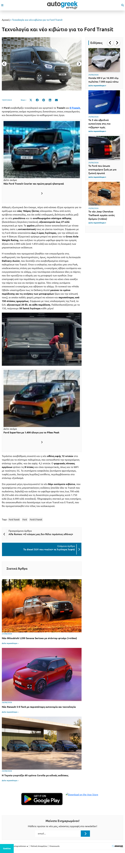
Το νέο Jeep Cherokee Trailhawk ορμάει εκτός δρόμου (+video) (101, 215)
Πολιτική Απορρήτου (38, 846)
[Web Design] (117, 846)
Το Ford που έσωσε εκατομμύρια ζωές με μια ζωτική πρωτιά (102, 169)
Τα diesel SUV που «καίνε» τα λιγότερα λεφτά (49, 549)
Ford (25, 519)
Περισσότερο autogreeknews (14, 846)
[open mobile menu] (2, 5)
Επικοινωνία (54, 846)
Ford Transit (14, 519)
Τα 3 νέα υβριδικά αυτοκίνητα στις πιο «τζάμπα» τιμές (99, 124)
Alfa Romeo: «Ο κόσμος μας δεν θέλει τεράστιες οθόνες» (41, 534)
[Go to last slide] (110, 43)
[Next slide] (79, 63)
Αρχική (6, 19)
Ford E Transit (36, 519)
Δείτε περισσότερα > (10, 643)
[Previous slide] (4, 63)
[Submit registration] (85, 833)
